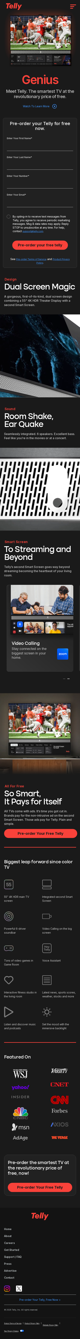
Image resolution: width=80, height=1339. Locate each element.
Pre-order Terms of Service (31, 259)
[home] (13, 6)
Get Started (11, 1249)
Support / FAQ (13, 1256)
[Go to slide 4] (44, 682)
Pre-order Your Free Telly (40, 833)
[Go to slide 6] (48, 682)
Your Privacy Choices (11, 1331)
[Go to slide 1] (37, 682)
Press (8, 1263)
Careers (9, 1242)
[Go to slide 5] (46, 682)
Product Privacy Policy (32, 1323)
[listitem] (40, 628)
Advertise (10, 1270)
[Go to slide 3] (41, 682)
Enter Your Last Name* (19, 157)
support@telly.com (33, 231)
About (8, 1236)
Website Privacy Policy (50, 1325)
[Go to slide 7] (50, 682)
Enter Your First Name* (19, 138)
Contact (9, 1277)
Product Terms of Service (13, 1323)
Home (8, 1229)
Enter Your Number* (18, 176)
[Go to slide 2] (39, 682)
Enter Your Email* (16, 194)
